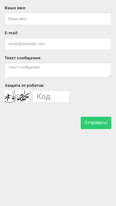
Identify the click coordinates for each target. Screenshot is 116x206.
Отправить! (96, 122)
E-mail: (12, 33)
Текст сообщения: (23, 58)
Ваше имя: (15, 8)
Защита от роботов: (25, 85)
